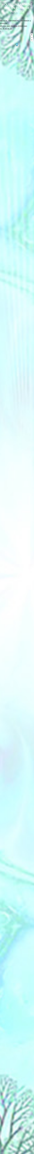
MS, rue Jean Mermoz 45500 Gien (13, 26)
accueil (3, 1)
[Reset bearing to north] (31, 40)
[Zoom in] (31, 34)
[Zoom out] (31, 37)
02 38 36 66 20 (6, 28)
